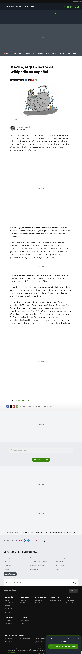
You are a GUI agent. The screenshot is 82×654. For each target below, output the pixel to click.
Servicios (31, 406)
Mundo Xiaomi (9, 613)
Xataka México (9, 638)
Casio (68, 53)
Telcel (57, 569)
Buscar (74, 582)
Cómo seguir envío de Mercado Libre (59, 532)
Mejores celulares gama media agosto (33, 532)
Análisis (32, 558)
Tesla (47, 53)
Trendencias (8, 620)
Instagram (71, 7)
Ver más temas (10, 574)
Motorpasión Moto (71, 603)
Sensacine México (41, 638)
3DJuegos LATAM (25, 638)
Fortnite (61, 53)
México (39, 406)
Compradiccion (9, 626)
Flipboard (32, 80)
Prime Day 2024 (10, 565)
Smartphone (17, 53)
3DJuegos (23, 600)
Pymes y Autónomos (23, 624)
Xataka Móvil (9, 603)
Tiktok (78, 7)
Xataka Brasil (9, 641)
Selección (10, 7)
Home (26, 7)
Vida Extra (23, 603)
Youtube (68, 7)
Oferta (8, 53)
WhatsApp (27, 53)
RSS (32, 540)
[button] (23, 127)
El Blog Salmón (24, 620)
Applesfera (8, 606)
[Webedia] (77, 1)
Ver (41, 460)
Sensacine (38, 600)
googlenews (75, 7)
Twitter (64, 7)
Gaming (19, 7)
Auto (32, 7)
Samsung (40, 53)
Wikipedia (48, 406)
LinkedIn (40, 540)
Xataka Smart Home (9, 609)
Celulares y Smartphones (38, 561)
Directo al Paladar (56, 600)
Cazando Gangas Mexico (64, 558)
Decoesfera (8, 623)
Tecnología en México (37, 565)
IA (33, 53)
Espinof (37, 603)
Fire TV (75, 53)
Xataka (7, 600)
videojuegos (34, 569)
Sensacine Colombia (38, 642)
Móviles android (61, 565)
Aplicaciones (60, 561)
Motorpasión (70, 600)
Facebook (61, 7)
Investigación (9, 558)
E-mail (36, 80)
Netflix (54, 53)
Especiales (8, 561)
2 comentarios (18, 80)
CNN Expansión (22, 400)
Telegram (28, 540)
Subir (72, 591)
